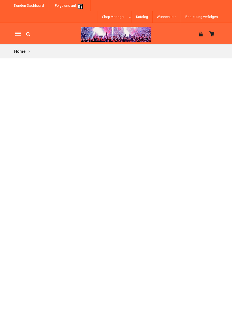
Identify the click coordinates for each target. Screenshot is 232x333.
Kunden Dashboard (29, 6)
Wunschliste (167, 17)
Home (20, 51)
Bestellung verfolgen (201, 17)
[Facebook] (80, 6)
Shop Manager (113, 17)
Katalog (142, 17)
